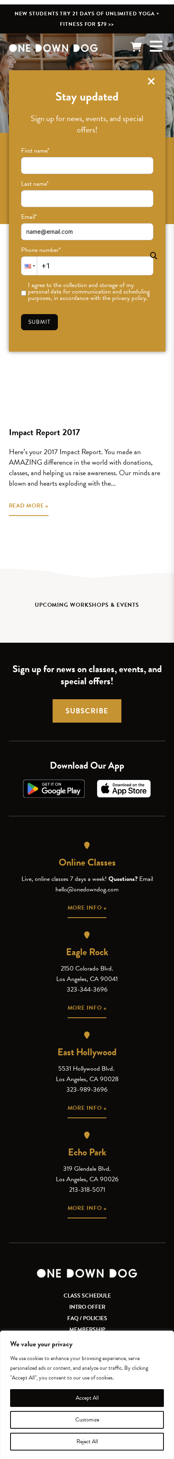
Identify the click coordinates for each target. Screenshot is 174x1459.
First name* (35, 150)
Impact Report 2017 (44, 432)
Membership (87, 1329)
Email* (29, 217)
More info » (87, 907)
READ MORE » (29, 505)
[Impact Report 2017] (87, 367)
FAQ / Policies (87, 1318)
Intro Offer (87, 1307)
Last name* (35, 183)
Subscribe (87, 710)
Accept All (87, 1398)
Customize (87, 1419)
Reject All (87, 1441)
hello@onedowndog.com (87, 889)
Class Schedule (87, 1295)
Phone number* (41, 250)
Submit (39, 322)
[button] (29, 266)
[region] (87, 1395)
